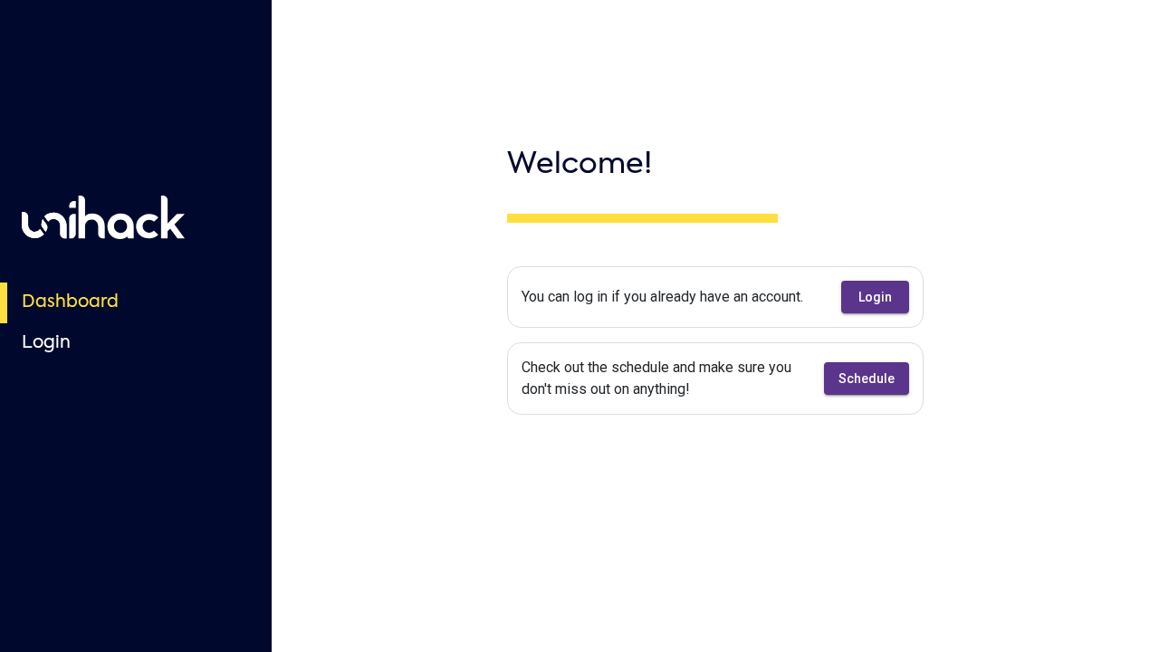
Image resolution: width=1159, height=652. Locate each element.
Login (46, 342)
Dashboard (70, 302)
